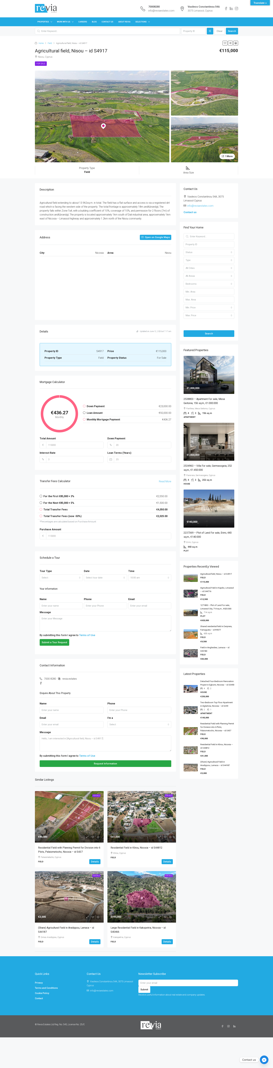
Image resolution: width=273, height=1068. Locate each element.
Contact (39, 998)
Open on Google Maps (157, 237)
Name (43, 599)
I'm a (110, 717)
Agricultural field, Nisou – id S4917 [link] (216, 574)
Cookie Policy (42, 993)
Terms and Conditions (46, 988)
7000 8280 (50, 678)
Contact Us (107, 22)
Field (50, 43)
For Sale (40, 64)
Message (45, 612)
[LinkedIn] (235, 1026)
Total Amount (48, 438)
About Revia (124, 22)
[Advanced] (210, 31)
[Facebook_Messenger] (264, 1060)
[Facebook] (223, 1026)
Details (95, 861)
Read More (165, 481)
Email (131, 599)
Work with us (63, 22)
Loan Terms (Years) (119, 452)
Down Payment (116, 438)
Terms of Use (87, 635)
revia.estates (69, 678)
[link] (69, 817)
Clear (220, 31)
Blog (94, 22)
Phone (88, 599)
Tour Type (46, 571)
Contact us (190, 212)
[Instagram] (229, 1026)
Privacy (39, 982)
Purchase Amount (50, 529)
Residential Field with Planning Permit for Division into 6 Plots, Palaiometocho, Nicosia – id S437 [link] (217, 727)
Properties (43, 22)
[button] (225, 43)
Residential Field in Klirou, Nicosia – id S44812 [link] (136, 847)
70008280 (154, 6)
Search (232, 31)
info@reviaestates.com (161, 10)
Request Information (105, 763)
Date (87, 571)
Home (41, 43)
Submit (144, 989)
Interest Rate (47, 452)
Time (131, 571)
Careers (82, 22)
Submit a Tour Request (54, 642)
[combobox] (61, 577)
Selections (141, 22)
